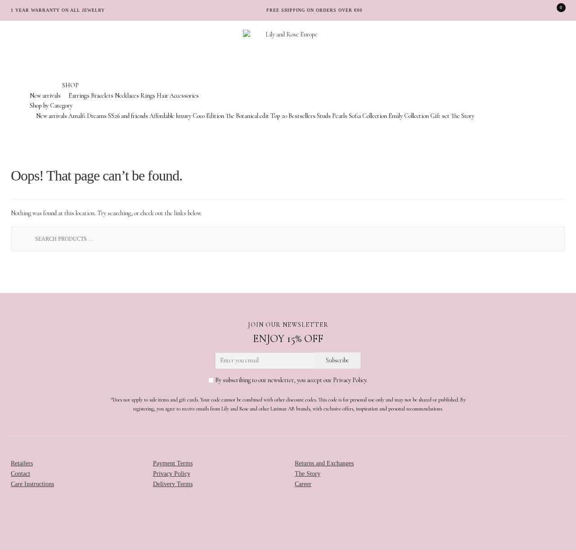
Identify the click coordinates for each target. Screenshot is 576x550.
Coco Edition (208, 116)
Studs (324, 116)
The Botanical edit (247, 116)
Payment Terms (173, 463)
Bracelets (102, 95)
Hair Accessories (178, 95)
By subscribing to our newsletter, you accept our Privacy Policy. (291, 380)
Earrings (79, 95)
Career (303, 484)
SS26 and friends (128, 116)
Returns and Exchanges (324, 463)
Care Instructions (32, 484)
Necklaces (127, 95)
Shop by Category (51, 105)
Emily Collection (408, 116)
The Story (462, 116)
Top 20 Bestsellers (292, 116)
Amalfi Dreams (87, 116)
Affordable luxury (170, 116)
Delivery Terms (173, 484)
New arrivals (45, 95)
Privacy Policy (171, 473)
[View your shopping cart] (554, 10)
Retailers (22, 463)
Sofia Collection (368, 116)
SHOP (70, 85)
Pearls (339, 116)
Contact (20, 473)
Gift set (440, 116)
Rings (147, 95)
